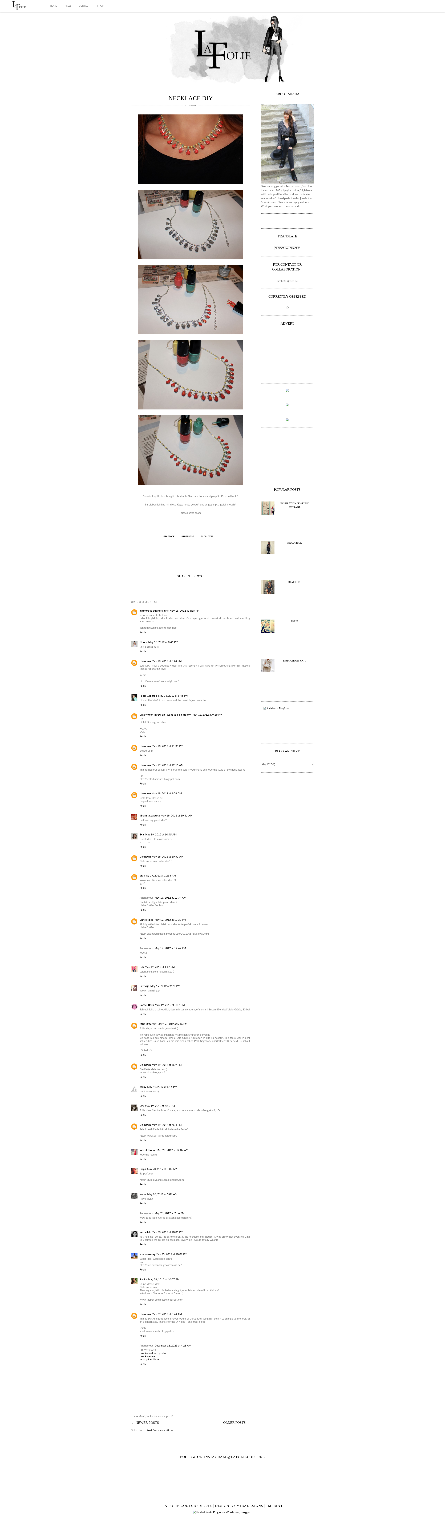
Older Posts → (236, 1422)
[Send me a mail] (294, 221)
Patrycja (144, 986)
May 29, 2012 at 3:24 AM (167, 1314)
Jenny (143, 1087)
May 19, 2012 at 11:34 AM (170, 898)
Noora (143, 642)
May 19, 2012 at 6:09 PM (167, 1065)
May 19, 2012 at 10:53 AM (160, 875)
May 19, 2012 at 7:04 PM (167, 1125)
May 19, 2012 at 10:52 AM (167, 856)
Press (68, 6)
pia (141, 875)
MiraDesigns (250, 1506)
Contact (84, 6)
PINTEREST (188, 536)
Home (53, 6)
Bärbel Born (147, 1005)
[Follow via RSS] (291, 221)
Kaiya (143, 1194)
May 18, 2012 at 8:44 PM (167, 661)
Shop (100, 6)
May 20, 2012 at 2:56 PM (169, 1213)
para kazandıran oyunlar (153, 1353)
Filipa (143, 1169)
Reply (143, 632)
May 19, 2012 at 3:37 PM (170, 1005)
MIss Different (148, 1024)
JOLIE (294, 621)
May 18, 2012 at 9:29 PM (207, 715)
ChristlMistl (146, 920)
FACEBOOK (169, 536)
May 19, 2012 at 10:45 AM (161, 834)
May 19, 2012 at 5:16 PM (172, 1024)
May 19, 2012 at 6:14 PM (162, 1087)
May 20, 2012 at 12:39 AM (172, 1150)
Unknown (145, 661)
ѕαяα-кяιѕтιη (147, 1254)
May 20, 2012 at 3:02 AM (162, 1169)
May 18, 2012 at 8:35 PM (185, 610)
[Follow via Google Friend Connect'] (289, 221)
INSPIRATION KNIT (294, 660)
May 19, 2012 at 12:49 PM (170, 948)
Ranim (143, 1279)
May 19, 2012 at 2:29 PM (165, 986)
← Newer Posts (145, 1422)
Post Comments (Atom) (160, 1430)
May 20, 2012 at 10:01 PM (167, 1232)
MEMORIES (294, 582)
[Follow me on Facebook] (281, 221)
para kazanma (147, 1356)
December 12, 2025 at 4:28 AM (173, 1345)
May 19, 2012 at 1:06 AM (167, 793)
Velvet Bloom (148, 1150)
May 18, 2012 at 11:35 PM (167, 746)
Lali (142, 967)
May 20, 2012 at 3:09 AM (162, 1194)
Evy (142, 1106)
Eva (142, 834)
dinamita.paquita (150, 815)
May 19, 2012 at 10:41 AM (176, 815)
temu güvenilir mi (149, 1359)
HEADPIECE (294, 542)
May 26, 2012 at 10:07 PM (164, 1279)
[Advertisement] (400, 24)
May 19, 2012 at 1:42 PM (160, 967)
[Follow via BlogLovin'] (287, 221)
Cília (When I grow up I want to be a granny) (165, 715)
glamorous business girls (154, 610)
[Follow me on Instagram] (283, 221)
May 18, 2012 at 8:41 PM (163, 642)
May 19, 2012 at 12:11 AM (167, 765)
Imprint (274, 1506)
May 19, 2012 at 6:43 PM (160, 1106)
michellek (145, 1232)
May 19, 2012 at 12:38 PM (170, 920)
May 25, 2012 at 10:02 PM (171, 1254)
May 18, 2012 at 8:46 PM (173, 696)
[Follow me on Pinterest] (285, 221)
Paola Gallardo (148, 696)
